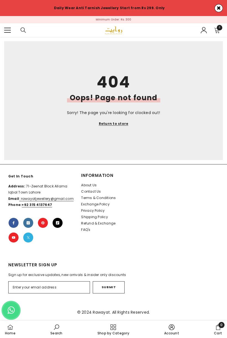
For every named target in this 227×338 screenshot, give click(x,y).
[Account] (203, 30)
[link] (56, 329)
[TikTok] (57, 223)
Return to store (113, 123)
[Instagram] (28, 223)
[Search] (23, 30)
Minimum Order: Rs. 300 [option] (113, 19)
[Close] (219, 8)
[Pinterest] (43, 223)
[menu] (7, 30)
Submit (109, 287)
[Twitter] (28, 237)
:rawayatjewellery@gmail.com (46, 198)
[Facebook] (13, 223)
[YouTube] (13, 237)
